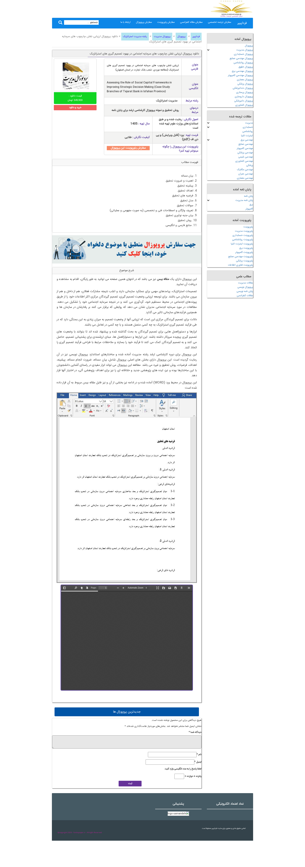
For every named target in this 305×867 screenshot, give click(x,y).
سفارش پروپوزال (144, 22)
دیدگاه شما (195, 732)
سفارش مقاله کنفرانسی (191, 22)
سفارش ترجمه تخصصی (219, 22)
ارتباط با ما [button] (126, 22)
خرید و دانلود (75, 108)
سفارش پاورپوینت (166, 22)
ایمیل (197, 762)
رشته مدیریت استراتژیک (135, 36)
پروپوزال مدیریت (162, 36)
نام (199, 754)
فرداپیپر (242, 23)
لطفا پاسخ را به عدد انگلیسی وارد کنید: (182, 769)
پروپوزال (181, 36)
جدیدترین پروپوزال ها (126, 711)
